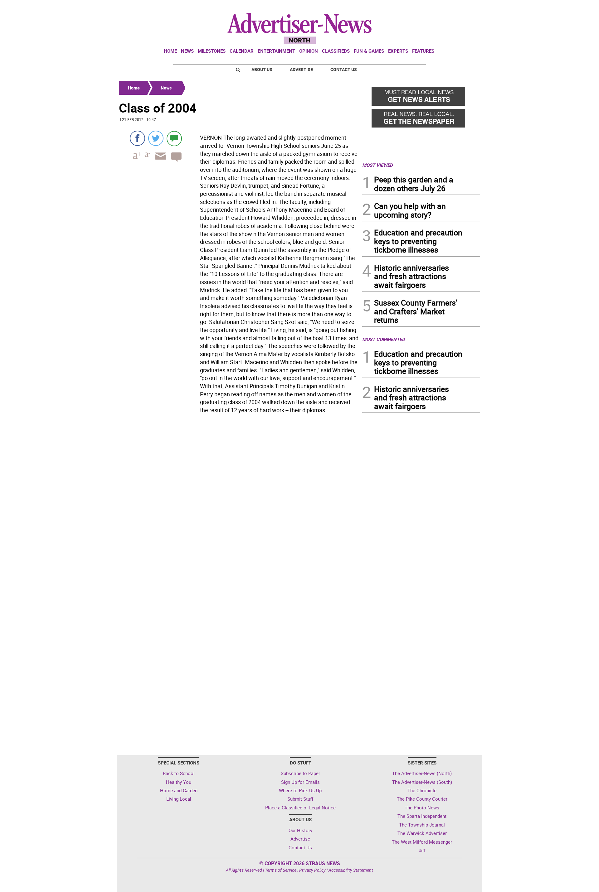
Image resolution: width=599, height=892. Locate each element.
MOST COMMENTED (383, 339)
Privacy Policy (312, 870)
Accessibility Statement (351, 870)
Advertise (301, 69)
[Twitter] (155, 138)
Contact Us (343, 69)
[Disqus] (238, 502)
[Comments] (174, 138)
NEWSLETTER (430, 7)
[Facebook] (137, 138)
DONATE (465, 7)
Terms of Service (280, 870)
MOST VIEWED (377, 165)
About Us (261, 69)
